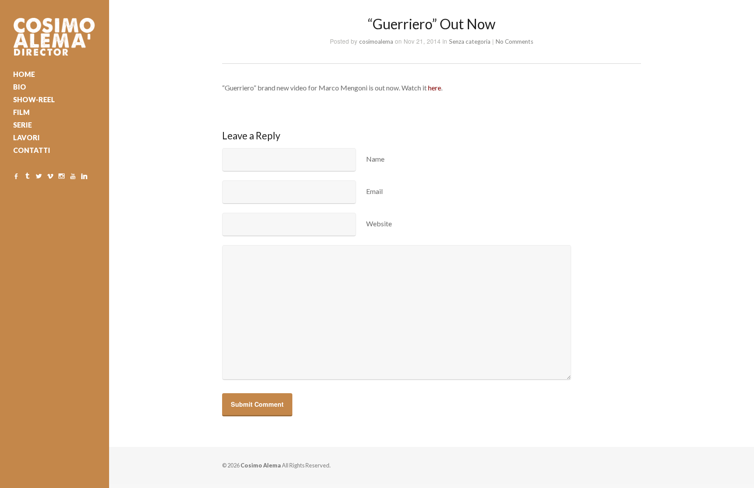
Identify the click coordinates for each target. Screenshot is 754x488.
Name (375, 159)
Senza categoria (469, 41)
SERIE (22, 125)
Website (379, 223)
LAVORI (26, 137)
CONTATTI (31, 150)
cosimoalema (376, 41)
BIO (19, 87)
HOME (24, 74)
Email (374, 191)
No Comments (514, 41)
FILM (21, 112)
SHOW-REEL (34, 99)
